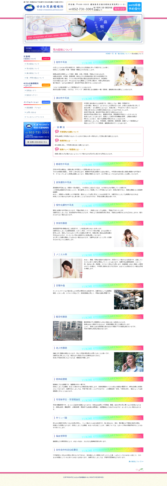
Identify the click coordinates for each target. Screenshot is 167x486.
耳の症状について (33, 68)
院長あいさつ (31, 90)
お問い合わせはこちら (37, 142)
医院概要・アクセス (34, 108)
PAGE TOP (134, 469)
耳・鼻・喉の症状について (38, 57)
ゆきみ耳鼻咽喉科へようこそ (38, 84)
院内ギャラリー (32, 95)
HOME (38, 49)
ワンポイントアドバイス (35, 117)
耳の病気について (33, 64)
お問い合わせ (31, 112)
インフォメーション (38, 101)
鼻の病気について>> (136, 461)
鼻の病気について (33, 73)
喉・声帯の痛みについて (35, 78)
